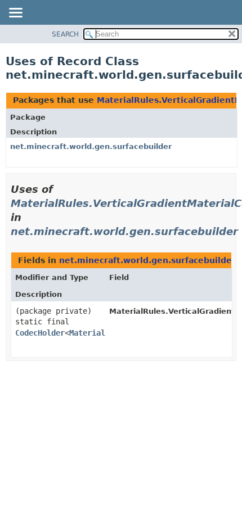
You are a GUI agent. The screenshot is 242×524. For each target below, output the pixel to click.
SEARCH (65, 34)
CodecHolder (40, 332)
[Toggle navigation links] (15, 13)
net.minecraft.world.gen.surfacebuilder (91, 146)
